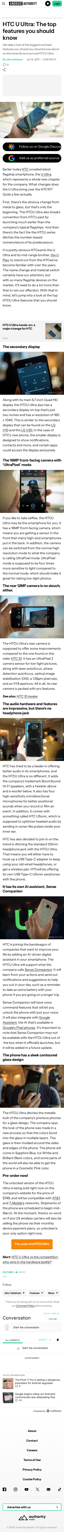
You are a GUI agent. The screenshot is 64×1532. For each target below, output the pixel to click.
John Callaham (14, 59)
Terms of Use (32, 1460)
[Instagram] (15, 1489)
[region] (32, 1363)
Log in (47, 1313)
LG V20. (27, 430)
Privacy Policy (32, 1469)
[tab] (13, 1340)
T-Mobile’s (16, 1203)
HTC (25, 169)
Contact (32, 1440)
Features (8, 1272)
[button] (32, 3)
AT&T (56, 1198)
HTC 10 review (27, 696)
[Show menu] (3, 3)
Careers (32, 1450)
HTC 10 (16, 659)
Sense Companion (38, 970)
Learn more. (58, 18)
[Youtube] (26, 1489)
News (22, 1272)
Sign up (55, 1313)
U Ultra (46, 174)
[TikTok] (59, 1489)
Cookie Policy (32, 1479)
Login (57, 3)
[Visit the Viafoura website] (53, 1410)
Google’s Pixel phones (19, 1028)
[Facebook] (4, 1489)
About (32, 1431)
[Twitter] (37, 1489)
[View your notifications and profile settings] (57, 1339)
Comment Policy (25, 1305)
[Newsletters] (48, 1489)
